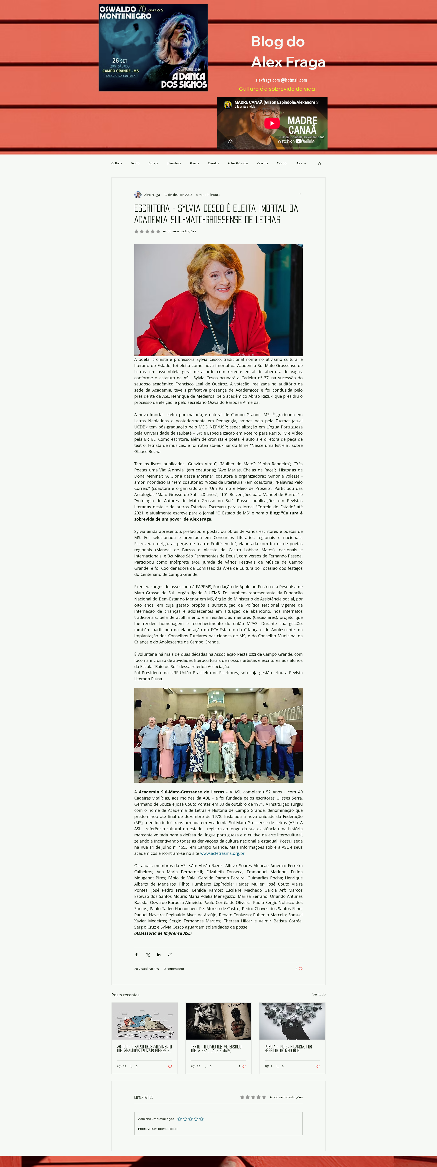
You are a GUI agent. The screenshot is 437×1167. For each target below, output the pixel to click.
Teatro (135, 163)
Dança (153, 163)
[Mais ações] (300, 194)
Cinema (262, 163)
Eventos (213, 163)
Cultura (117, 163)
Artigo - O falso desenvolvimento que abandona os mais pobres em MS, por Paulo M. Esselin (144, 1049)
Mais (299, 163)
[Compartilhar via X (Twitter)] (147, 954)
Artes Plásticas (238, 163)
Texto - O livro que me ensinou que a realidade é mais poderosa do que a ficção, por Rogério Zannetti (216, 1049)
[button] (320, 163)
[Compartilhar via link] (170, 954)
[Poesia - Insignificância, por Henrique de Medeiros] (292, 1021)
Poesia (194, 163)
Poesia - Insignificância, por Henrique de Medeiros (288, 1048)
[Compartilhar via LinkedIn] (159, 954)
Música (282, 163)
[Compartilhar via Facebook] (136, 954)
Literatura (174, 163)
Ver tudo (319, 994)
